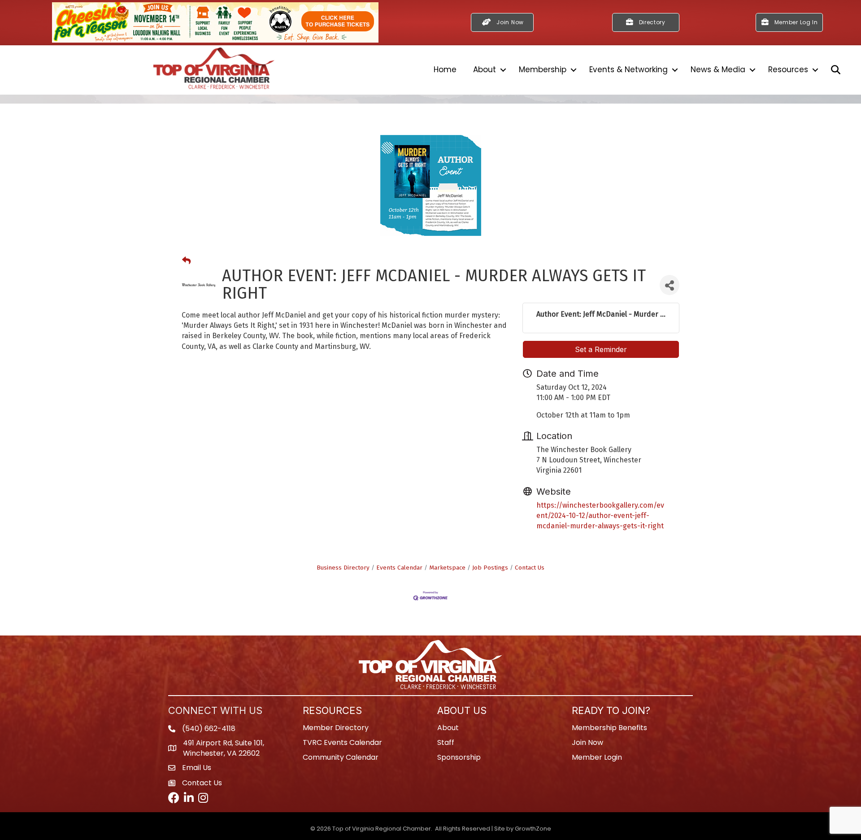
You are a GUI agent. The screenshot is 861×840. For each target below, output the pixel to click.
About (484, 69)
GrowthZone (533, 828)
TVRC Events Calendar (342, 742)
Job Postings (490, 567)
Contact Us (529, 567)
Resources (788, 69)
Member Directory (336, 727)
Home (445, 69)
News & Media (718, 69)
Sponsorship (459, 757)
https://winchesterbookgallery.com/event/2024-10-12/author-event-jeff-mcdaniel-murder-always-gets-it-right (600, 515)
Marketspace (447, 567)
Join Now (587, 742)
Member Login (597, 757)
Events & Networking (628, 69)
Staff (445, 742)
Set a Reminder (601, 349)
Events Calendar (399, 567)
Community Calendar (340, 757)
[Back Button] (186, 261)
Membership (542, 69)
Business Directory (343, 567)
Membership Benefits (609, 727)
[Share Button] (669, 285)
